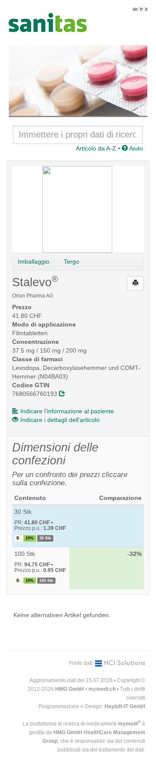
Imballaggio (33, 261)
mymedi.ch (102, 689)
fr (141, 9)
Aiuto (135, 148)
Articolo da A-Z (96, 148)
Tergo (71, 261)
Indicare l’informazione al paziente (67, 411)
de (135, 9)
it (146, 9)
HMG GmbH (69, 689)
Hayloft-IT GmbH (124, 706)
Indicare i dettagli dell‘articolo (60, 419)
